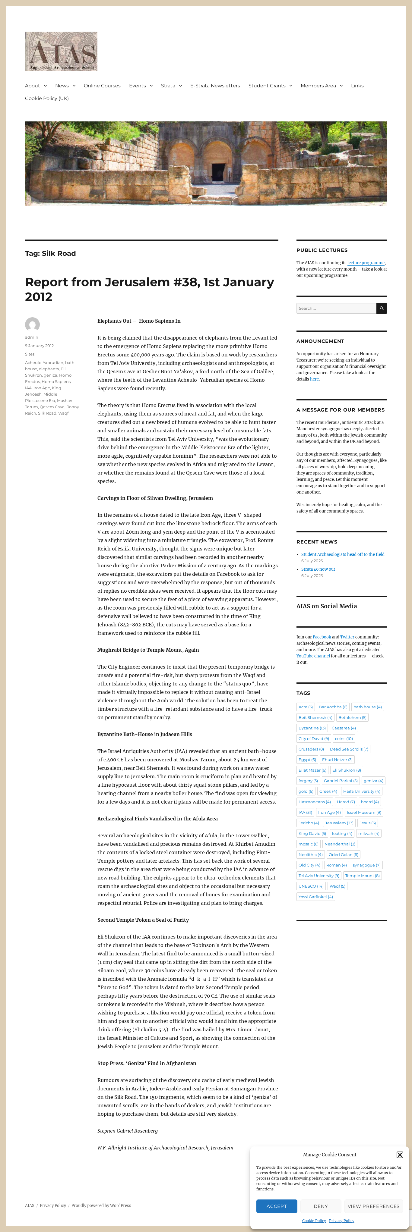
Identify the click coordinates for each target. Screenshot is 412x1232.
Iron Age (41, 387)
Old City (309, 865)
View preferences (374, 1206)
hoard (370, 801)
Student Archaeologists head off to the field (343, 554)
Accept (277, 1206)
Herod (346, 801)
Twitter (347, 637)
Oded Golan (343, 854)
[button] (400, 1155)
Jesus (368, 822)
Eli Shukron (346, 770)
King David (312, 833)
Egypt (307, 759)
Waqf (63, 413)
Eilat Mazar (312, 770)
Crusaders (311, 749)
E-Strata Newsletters (215, 86)
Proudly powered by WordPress (101, 1205)
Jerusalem (339, 822)
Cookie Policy (314, 1220)
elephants (49, 368)
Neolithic (311, 854)
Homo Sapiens (56, 381)
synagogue (367, 865)
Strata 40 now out (318, 569)
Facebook (322, 637)
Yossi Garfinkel (316, 896)
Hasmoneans (315, 801)
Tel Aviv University (319, 875)
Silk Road (47, 413)
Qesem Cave (52, 406)
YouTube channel (313, 656)
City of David (314, 738)
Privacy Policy (341, 1220)
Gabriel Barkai (341, 780)
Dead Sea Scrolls (349, 749)
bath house (367, 706)
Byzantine (312, 728)
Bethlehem (352, 717)
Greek (328, 791)
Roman (336, 865)
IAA (28, 387)
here (314, 379)
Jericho (309, 822)
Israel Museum (364, 812)
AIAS (29, 1205)
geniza (50, 375)
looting (342, 833)
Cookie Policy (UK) (47, 98)
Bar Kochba (333, 706)
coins (344, 738)
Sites (29, 354)
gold (306, 791)
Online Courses (102, 86)
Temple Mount (362, 875)
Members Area (318, 86)
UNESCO (311, 886)
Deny (321, 1206)
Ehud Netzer (337, 759)
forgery (308, 780)
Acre (306, 706)
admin (31, 337)
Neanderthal (340, 844)
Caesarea (344, 728)
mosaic (309, 844)
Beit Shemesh (315, 717)
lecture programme (366, 262)
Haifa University (361, 791)
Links (357, 86)
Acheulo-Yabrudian (44, 362)
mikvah (368, 833)
